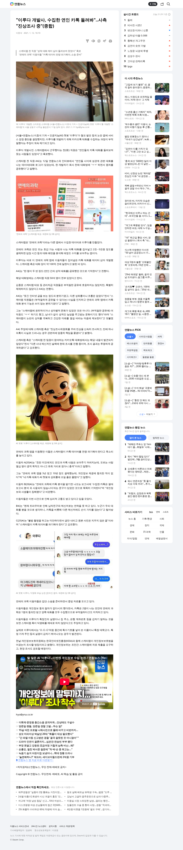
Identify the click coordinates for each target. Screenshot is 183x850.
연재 (147, 538)
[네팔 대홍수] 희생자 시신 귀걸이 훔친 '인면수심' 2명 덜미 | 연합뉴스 (40, 796)
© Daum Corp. (17, 839)
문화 (132, 531)
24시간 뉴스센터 (38, 826)
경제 (132, 525)
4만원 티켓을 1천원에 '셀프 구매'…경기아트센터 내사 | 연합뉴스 (89, 809)
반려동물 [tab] (147, 343)
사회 (162, 518)
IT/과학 (147, 531)
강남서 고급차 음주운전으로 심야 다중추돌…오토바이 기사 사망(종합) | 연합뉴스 (89, 796)
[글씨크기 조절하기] (105, 41)
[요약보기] (87, 41)
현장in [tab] (161, 343)
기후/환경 (147, 518)
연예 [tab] (158, 511)
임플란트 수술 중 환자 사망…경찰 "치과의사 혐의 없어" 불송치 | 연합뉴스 (89, 805)
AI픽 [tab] (160, 336)
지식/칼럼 (132, 538)
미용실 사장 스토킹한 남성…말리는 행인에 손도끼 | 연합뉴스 (89, 800)
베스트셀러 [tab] (132, 343)
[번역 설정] (99, 41)
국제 (162, 525)
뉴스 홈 (132, 518)
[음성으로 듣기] (93, 41)
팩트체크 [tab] (147, 350)
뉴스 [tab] (151, 511)
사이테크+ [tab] (132, 357)
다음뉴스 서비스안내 (19, 826)
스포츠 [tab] (165, 511)
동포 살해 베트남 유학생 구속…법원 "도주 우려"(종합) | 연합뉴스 (89, 792)
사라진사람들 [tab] (145, 336)
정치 (147, 525)
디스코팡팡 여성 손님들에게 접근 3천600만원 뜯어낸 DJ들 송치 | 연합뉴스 (40, 805)
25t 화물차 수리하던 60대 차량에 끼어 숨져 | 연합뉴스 (40, 809)
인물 (162, 531)
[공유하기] (162, 4)
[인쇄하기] (110, 41)
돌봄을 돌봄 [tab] (148, 357)
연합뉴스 (20, 4)
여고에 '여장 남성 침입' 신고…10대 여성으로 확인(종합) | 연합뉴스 (40, 800)
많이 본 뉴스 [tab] (135, 437)
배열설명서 (162, 538)
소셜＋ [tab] (130, 336)
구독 (154, 4)
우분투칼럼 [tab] (132, 350)
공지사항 (53, 826)
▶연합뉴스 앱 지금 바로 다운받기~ (35, 760)
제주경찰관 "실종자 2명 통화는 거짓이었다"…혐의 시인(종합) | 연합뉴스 (40, 792)
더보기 (146, 414)
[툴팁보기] (169, 14)
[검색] (169, 4)
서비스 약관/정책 (67, 826)
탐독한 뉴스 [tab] (158, 437)
